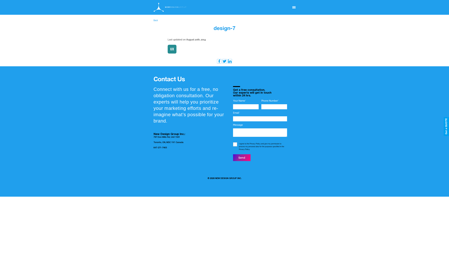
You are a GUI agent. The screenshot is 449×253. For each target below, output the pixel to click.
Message (238, 124)
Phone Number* (270, 100)
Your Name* (239, 100)
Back (156, 20)
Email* (236, 112)
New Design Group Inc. (228, 178)
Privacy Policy (255, 144)
